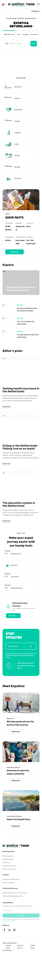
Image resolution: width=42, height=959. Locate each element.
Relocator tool (9, 34)
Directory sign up (8, 882)
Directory (34, 34)
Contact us (6, 862)
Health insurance (17, 588)
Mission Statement (9, 869)
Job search (15, 577)
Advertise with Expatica (11, 879)
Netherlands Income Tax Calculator (15, 893)
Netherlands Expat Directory (13, 896)
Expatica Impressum (10, 866)
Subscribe (21, 915)
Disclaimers (35, 11)
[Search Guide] (7, 44)
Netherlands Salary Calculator (20, 604)
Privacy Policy (11, 920)
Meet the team (8, 859)
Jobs (18, 34)
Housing (25, 34)
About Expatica (8, 856)
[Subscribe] (32, 646)
